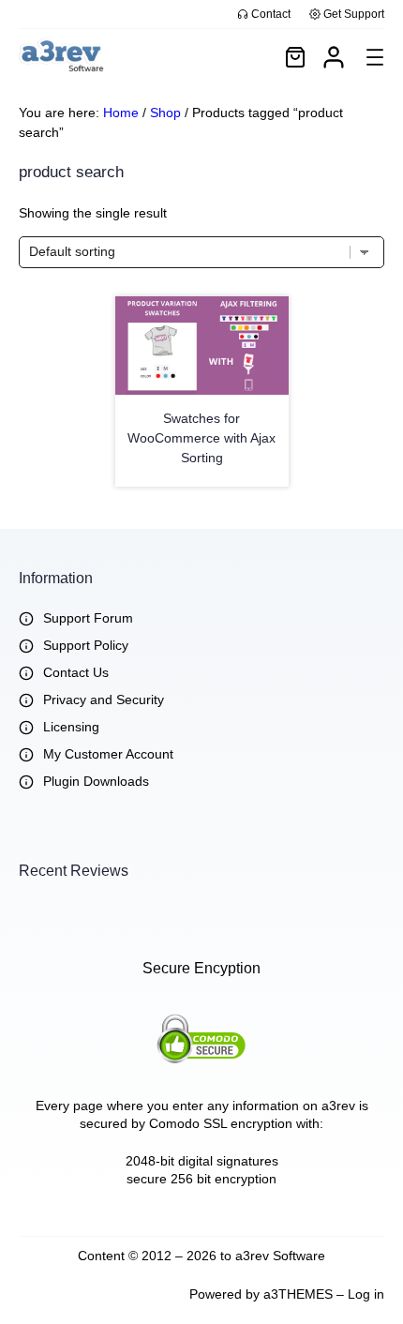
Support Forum (88, 617)
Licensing (71, 726)
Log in (366, 1293)
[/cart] (295, 57)
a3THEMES (298, 1293)
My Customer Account (108, 753)
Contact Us (76, 672)
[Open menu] (375, 57)
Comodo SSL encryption (220, 1123)
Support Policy (85, 645)
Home (121, 112)
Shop (165, 112)
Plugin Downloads (96, 781)
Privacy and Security (103, 699)
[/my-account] (334, 57)
